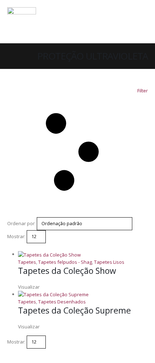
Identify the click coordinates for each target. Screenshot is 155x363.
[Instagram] (123, 26)
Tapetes (27, 262)
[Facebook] (109, 26)
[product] (83, 254)
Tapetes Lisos (109, 262)
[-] (21, 21)
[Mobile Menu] (141, 26)
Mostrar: (16, 236)
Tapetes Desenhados (62, 301)
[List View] (16, 247)
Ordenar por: (21, 223)
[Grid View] (10, 247)
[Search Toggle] (142, 12)
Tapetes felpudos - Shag (65, 262)
